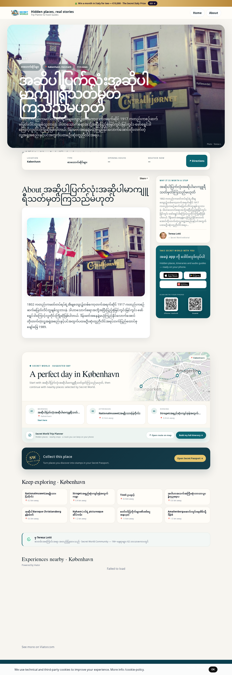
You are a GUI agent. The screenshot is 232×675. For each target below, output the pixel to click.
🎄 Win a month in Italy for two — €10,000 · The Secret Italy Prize (115, 3)
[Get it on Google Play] (195, 275)
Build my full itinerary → (191, 435)
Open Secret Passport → (190, 458)
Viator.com (47, 647)
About (213, 13)
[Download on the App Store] (171, 275)
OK (213, 669)
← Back (23, 58)
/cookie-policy (134, 670)
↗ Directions (196, 161)
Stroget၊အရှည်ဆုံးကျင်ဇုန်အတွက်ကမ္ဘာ (182, 413)
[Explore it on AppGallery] (183, 284)
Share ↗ (144, 178)
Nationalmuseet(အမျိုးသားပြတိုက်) (119, 413)
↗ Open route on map (160, 435)
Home (197, 13)
